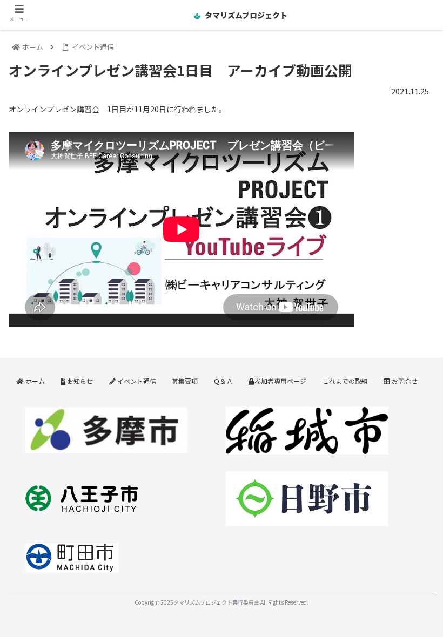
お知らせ (79, 380)
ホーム (34, 380)
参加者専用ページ (280, 380)
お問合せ (404, 380)
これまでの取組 (345, 380)
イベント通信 (136, 380)
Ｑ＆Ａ (223, 380)
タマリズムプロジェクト (245, 15)
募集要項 (185, 380)
